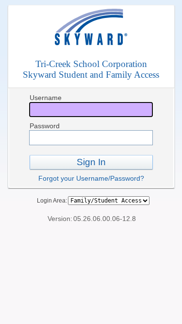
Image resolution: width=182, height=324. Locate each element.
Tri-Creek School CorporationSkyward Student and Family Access (91, 69)
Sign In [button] (91, 162)
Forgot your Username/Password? (91, 178)
